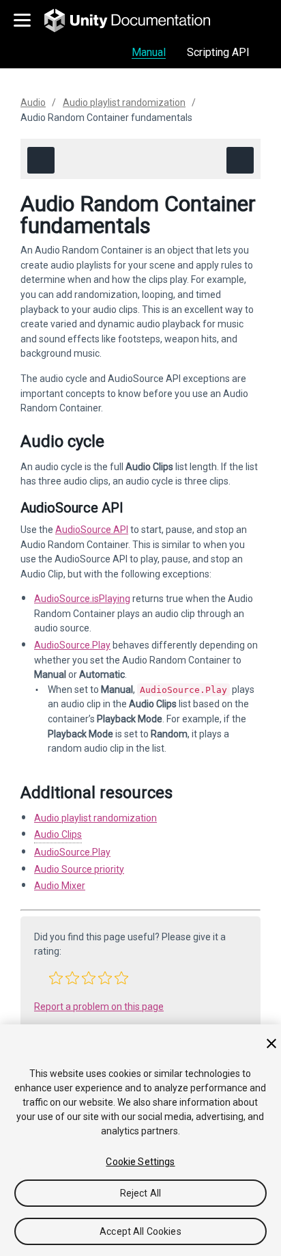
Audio (33, 102)
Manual (149, 52)
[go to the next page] (240, 160)
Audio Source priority (79, 869)
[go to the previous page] (41, 160)
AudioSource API (91, 529)
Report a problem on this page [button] (99, 1006)
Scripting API (218, 52)
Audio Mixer (59, 885)
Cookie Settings (140, 1161)
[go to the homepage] (136, 20)
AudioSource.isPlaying (82, 598)
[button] (56, 978)
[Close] (271, 1043)
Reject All (140, 1193)
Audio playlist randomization (124, 102)
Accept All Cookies (140, 1231)
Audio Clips (58, 834)
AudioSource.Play (72, 645)
